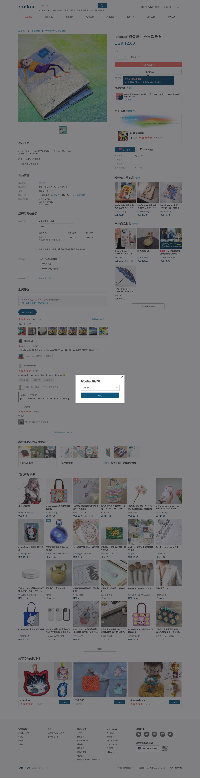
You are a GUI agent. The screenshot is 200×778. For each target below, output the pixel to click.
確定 (100, 395)
